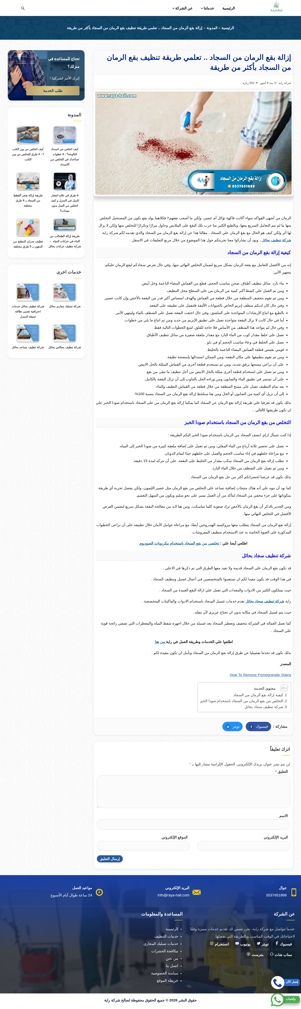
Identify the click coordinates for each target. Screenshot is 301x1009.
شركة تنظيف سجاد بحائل (263, 707)
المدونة (212, 28)
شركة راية (284, 83)
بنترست (257, 955)
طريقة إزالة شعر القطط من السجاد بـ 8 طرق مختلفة (28, 200)
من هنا (160, 642)
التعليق (281, 771)
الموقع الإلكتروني (175, 837)
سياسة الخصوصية (164, 973)
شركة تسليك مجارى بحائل (65, 306)
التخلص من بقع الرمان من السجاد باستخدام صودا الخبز (241, 701)
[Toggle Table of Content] (282, 688)
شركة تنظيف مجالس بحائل (64, 347)
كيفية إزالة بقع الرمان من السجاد (258, 695)
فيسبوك (257, 726)
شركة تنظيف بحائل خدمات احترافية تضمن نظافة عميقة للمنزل (28, 311)
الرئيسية (228, 8)
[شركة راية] (276, 6)
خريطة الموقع (167, 980)
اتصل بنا (172, 966)
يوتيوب (244, 944)
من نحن (172, 958)
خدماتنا (209, 8)
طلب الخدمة (52, 91)
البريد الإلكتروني (276, 837)
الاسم (283, 816)
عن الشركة (184, 8)
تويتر (231, 726)
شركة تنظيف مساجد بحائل (28, 347)
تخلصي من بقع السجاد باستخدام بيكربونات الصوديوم (179, 543)
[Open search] (22, 8)
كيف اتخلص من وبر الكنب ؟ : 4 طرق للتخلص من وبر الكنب (28, 154)
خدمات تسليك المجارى (161, 944)
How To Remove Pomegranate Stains (260, 675)
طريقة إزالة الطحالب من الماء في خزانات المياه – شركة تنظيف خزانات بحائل (65, 241)
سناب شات (283, 955)
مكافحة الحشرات (164, 951)
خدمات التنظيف (166, 936)
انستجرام (221, 944)
